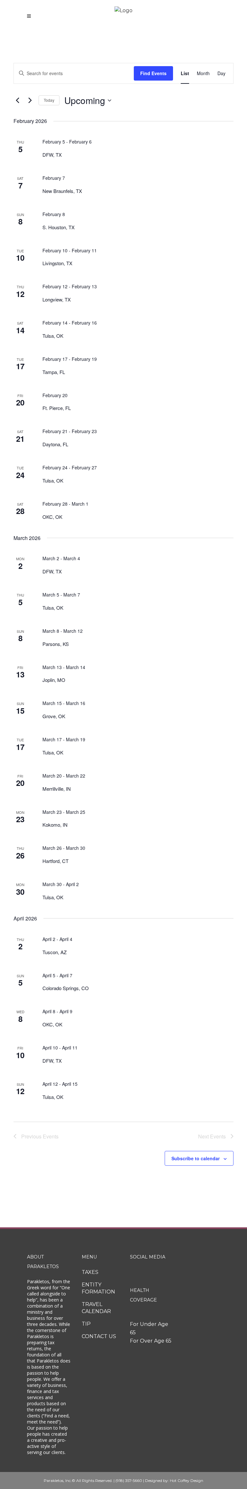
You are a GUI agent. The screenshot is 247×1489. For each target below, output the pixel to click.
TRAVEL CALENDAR (96, 1307)
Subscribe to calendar (195, 1158)
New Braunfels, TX (62, 190)
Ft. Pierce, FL (56, 408)
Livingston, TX (57, 263)
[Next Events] (30, 100)
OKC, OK (52, 516)
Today (49, 100)
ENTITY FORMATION (98, 1288)
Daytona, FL (55, 444)
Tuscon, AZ (54, 952)
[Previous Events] (17, 100)
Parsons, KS (55, 643)
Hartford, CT (55, 861)
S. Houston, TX (58, 227)
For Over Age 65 (150, 1341)
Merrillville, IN (56, 788)
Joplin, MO (53, 679)
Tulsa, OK (52, 335)
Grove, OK (53, 716)
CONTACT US (99, 1336)
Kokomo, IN (55, 824)
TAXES (90, 1272)
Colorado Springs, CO (65, 988)
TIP (86, 1324)
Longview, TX (56, 299)
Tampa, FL (53, 372)
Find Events (153, 73)
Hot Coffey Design (186, 1480)
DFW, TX (52, 154)
